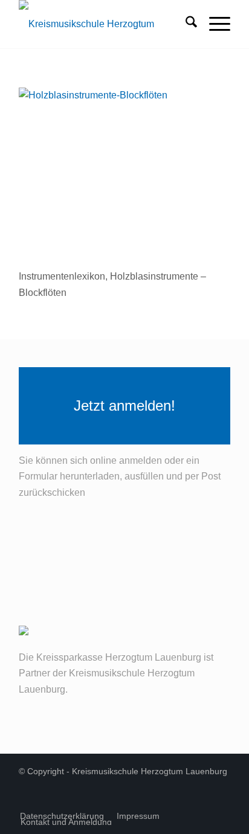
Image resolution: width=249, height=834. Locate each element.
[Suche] (185, 24)
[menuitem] (185, 24)
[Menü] (213, 24)
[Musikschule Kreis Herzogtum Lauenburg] (103, 24)
